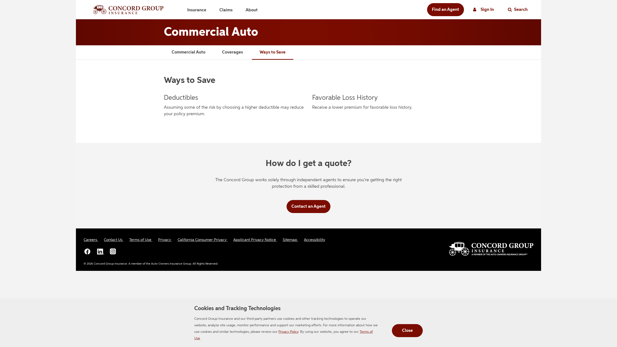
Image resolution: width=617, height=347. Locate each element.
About (252, 10)
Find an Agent (445, 9)
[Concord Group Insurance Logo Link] (128, 9)
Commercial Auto (188, 52)
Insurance (196, 10)
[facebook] (87, 251)
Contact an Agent (308, 206)
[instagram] (113, 251)
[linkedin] (100, 251)
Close (407, 330)
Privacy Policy (288, 332)
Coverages (232, 52)
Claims (226, 10)
